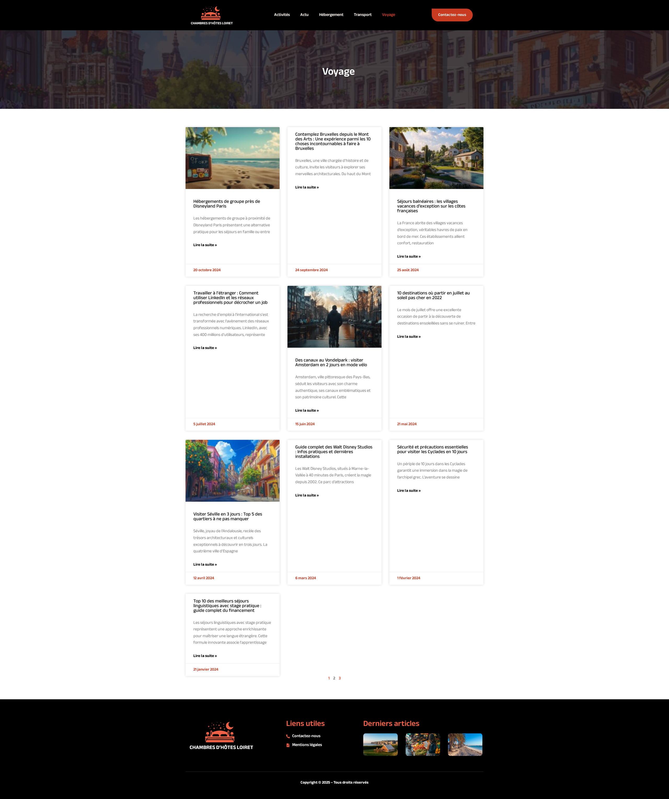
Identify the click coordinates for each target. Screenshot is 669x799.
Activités (282, 15)
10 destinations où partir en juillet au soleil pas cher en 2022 (433, 296)
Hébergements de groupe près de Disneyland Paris (226, 204)
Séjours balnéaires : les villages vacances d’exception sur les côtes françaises (431, 206)
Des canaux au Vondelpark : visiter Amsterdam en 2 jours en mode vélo (331, 363)
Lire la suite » (205, 245)
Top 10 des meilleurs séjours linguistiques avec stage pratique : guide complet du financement (227, 606)
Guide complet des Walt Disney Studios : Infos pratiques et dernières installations (333, 452)
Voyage (388, 15)
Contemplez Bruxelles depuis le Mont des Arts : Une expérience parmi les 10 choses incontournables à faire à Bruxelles (333, 141)
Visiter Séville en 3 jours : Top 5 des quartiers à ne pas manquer (227, 517)
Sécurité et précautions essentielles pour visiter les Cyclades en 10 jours (432, 450)
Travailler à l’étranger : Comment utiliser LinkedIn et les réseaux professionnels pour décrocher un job (230, 298)
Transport (363, 15)
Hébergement (331, 15)
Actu (304, 15)
